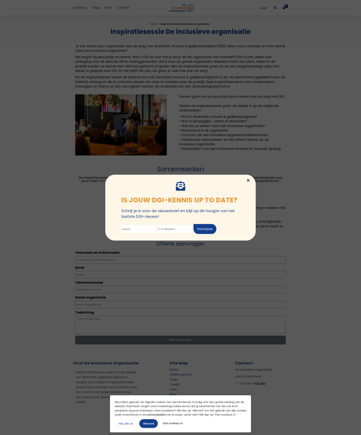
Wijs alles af (126, 423)
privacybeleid (156, 415)
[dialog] (180, 217)
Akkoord (148, 423)
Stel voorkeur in (173, 423)
